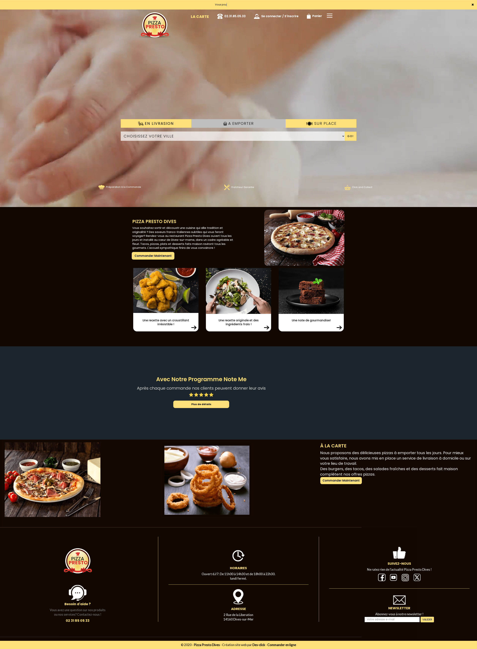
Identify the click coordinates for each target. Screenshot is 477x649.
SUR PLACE (325, 123)
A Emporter (240, 123)
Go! (350, 136)
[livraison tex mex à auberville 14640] (206, 479)
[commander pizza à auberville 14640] (154, 14)
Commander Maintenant (153, 256)
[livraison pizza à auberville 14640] (293, 237)
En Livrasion (158, 123)
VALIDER (427, 619)
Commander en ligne (281, 645)
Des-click (258, 645)
